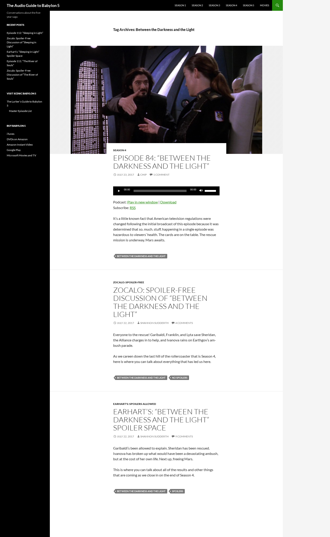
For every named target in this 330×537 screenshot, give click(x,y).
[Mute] (201, 191)
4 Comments (184, 323)
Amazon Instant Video (20, 144)
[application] (166, 190)
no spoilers (179, 377)
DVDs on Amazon (17, 139)
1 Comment (161, 174)
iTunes (10, 133)
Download (168, 202)
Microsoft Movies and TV (21, 155)
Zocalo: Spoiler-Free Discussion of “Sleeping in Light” (21, 42)
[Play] (119, 191)
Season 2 (197, 5)
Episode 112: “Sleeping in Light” (25, 33)
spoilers (177, 491)
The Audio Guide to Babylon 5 (33, 5)
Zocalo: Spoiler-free (128, 282)
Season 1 (180, 5)
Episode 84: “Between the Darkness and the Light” (162, 161)
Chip (143, 174)
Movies (264, 5)
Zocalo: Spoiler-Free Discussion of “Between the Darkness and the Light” (160, 302)
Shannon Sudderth (154, 323)
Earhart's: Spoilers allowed (134, 404)
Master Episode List (20, 111)
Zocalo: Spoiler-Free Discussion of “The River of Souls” (22, 74)
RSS (133, 207)
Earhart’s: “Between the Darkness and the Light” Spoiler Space (161, 419)
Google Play (14, 150)
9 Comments (184, 436)
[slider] (211, 190)
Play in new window (142, 202)
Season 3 (214, 5)
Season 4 (231, 5)
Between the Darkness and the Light (141, 256)
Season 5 (248, 5)
